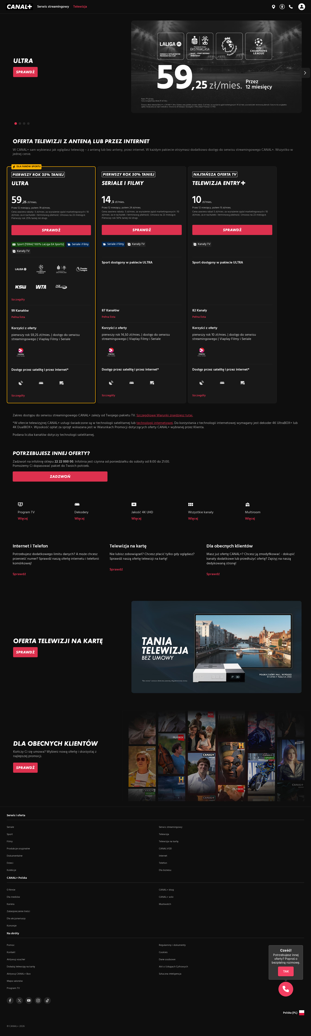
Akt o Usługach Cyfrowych (173, 967)
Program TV (13, 988)
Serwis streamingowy (170, 827)
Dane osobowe (167, 959)
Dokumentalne (14, 856)
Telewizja (164, 834)
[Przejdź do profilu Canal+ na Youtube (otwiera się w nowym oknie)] (28, 1000)
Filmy (10, 841)
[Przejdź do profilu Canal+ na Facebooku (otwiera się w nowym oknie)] (10, 1000)
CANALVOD (165, 849)
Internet (163, 856)
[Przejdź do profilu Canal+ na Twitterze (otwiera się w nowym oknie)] (19, 1000)
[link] (25, 72)
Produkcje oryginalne (18, 849)
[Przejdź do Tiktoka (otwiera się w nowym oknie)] (47, 1000)
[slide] (155, 67)
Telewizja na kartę (168, 841)
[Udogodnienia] (282, 6)
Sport (10, 834)
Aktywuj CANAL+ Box (19, 974)
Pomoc (11, 945)
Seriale (10, 827)
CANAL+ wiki (166, 897)
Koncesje (12, 926)
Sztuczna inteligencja (170, 974)
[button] (305, 73)
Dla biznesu (165, 870)
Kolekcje (11, 870)
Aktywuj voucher (16, 959)
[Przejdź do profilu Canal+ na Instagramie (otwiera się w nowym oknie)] (38, 1000)
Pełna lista (18, 317)
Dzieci (10, 863)
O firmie (11, 890)
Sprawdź (19, 574)
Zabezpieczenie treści (18, 911)
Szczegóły (18, 300)
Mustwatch (165, 904)
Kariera (10, 904)
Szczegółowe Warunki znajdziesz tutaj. (164, 415)
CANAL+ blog (166, 890)
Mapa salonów (15, 981)
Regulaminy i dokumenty (172, 945)
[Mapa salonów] (273, 7)
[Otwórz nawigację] (301, 6)
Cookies (163, 952)
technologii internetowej (154, 423)
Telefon (163, 863)
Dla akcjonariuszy (16, 919)
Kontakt (11, 952)
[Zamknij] (303, 945)
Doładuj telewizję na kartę (21, 967)
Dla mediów (13, 897)
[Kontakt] (290, 7)
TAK (286, 971)
